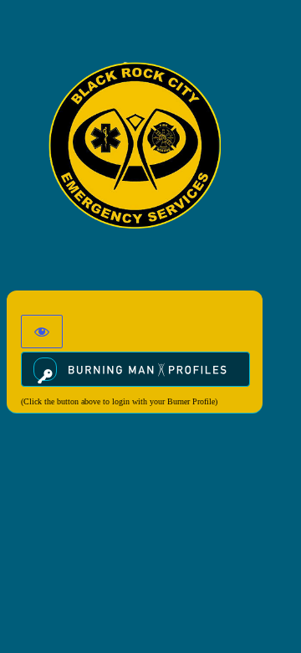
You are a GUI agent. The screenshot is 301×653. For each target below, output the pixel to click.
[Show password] (42, 331)
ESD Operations (135, 145)
